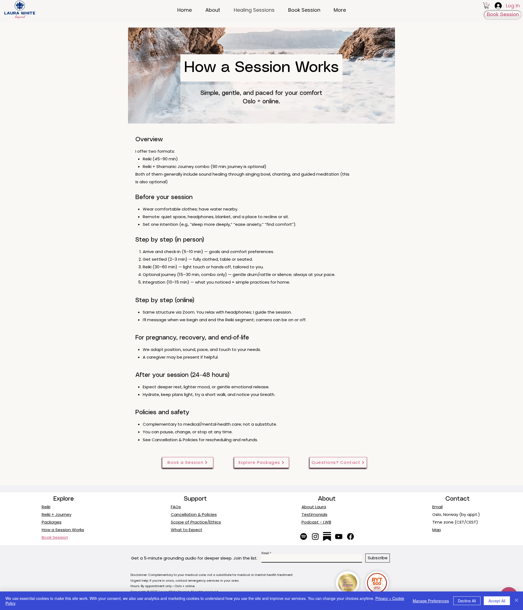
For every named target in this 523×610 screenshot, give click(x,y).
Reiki (46, 507)
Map (436, 530)
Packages (52, 522)
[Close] (516, 601)
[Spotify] (303, 536)
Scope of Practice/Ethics (196, 522)
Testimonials (314, 514)
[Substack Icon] (327, 536)
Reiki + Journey (56, 514)
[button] (486, 5)
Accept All (496, 600)
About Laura (314, 507)
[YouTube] (338, 536)
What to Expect (186, 530)
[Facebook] (350, 536)
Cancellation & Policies (175, 440)
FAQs (176, 507)
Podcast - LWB (316, 522)
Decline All (467, 600)
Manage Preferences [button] (431, 600)
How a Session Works (63, 530)
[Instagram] (315, 536)
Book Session (55, 537)
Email (437, 507)
